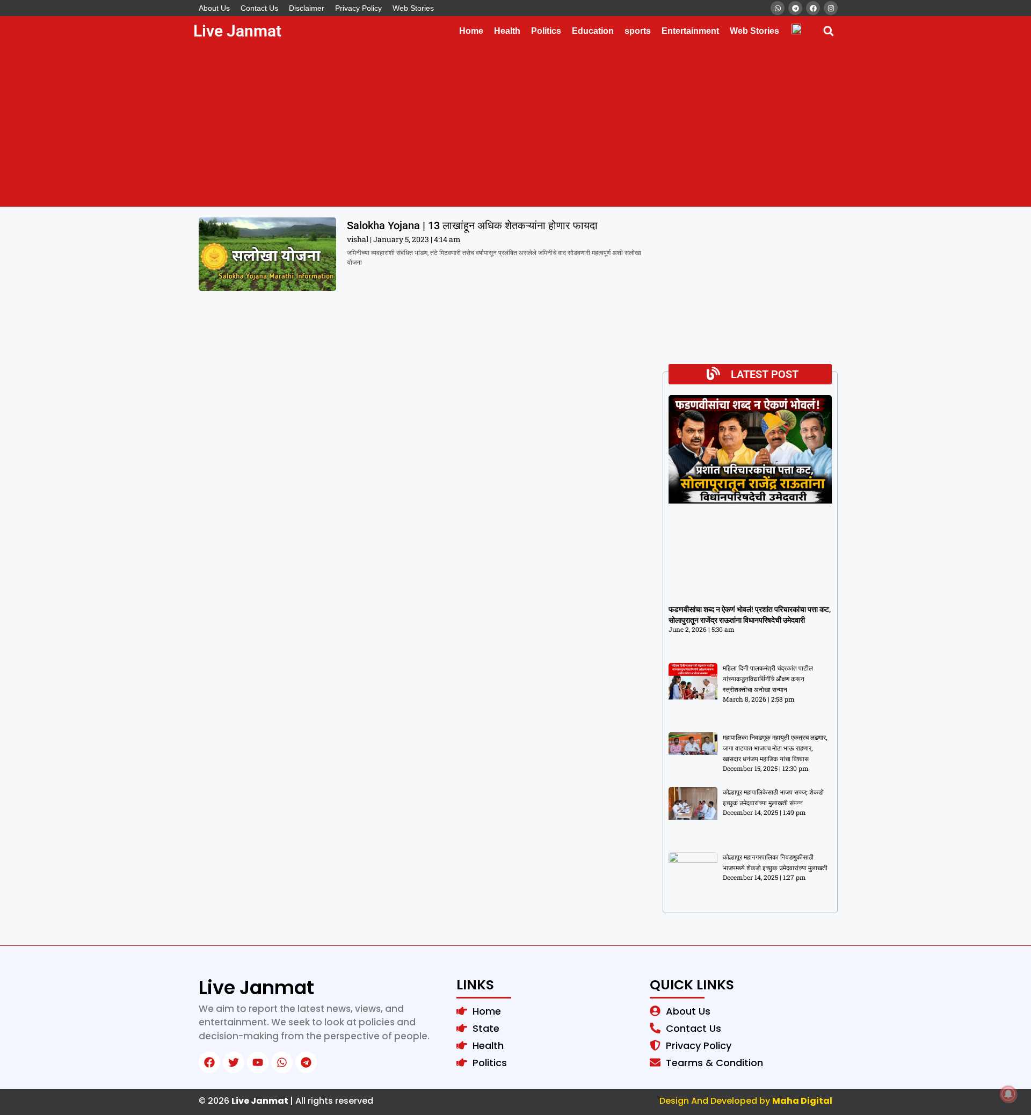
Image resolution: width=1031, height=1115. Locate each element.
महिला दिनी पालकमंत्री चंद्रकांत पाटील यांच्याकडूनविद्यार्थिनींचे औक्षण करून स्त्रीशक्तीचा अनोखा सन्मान (768, 679)
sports (638, 30)
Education (593, 30)
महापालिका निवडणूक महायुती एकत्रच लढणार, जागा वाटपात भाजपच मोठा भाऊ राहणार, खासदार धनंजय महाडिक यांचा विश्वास (775, 748)
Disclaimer (306, 8)
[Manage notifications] (1008, 1094)
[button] (828, 30)
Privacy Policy (358, 8)
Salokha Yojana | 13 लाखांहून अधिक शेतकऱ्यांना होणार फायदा (472, 225)
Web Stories (413, 8)
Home (471, 30)
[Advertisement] (515, 126)
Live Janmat (237, 30)
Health (507, 30)
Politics (546, 30)
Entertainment (690, 30)
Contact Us (259, 8)
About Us (214, 8)
